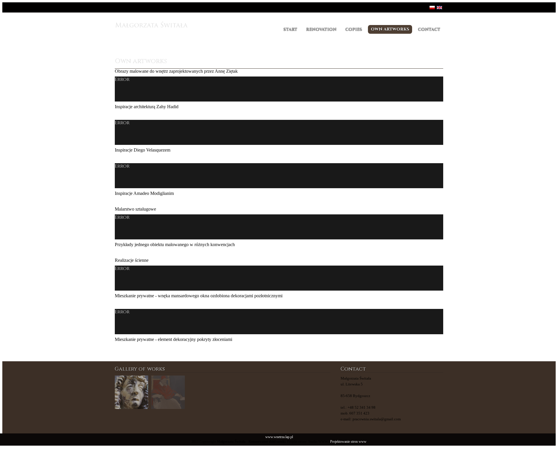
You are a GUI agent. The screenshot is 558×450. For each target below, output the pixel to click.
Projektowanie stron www (348, 442)
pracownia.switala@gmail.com (377, 419)
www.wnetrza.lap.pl (279, 437)
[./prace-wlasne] (168, 392)
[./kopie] (240, 392)
